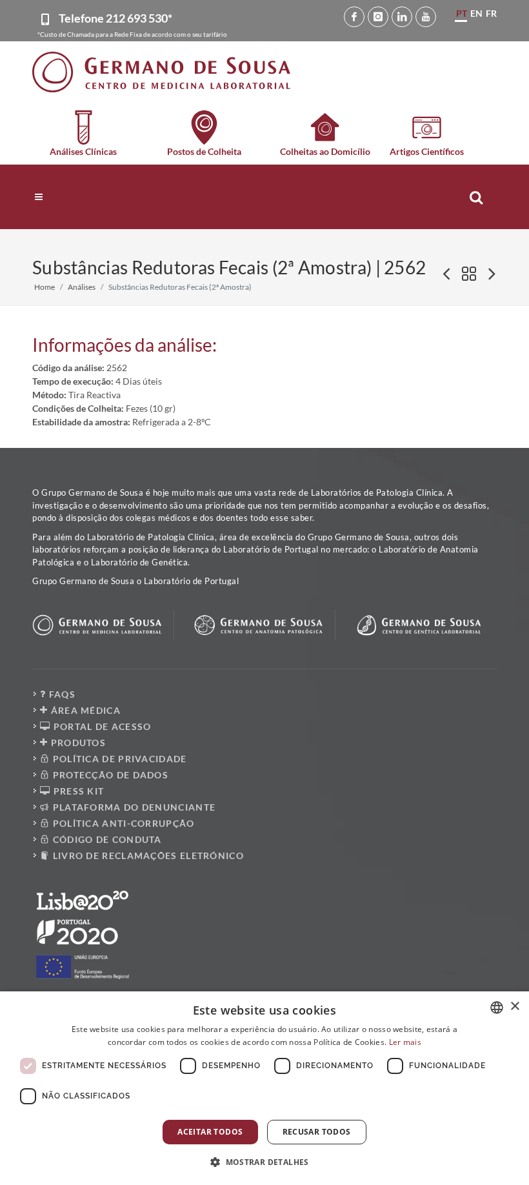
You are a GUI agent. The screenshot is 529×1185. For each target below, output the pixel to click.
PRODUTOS (77, 742)
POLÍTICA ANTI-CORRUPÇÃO (122, 823)
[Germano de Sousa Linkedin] (402, 16)
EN (476, 13)
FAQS (60, 694)
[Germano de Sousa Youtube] (425, 16)
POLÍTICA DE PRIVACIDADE (118, 758)
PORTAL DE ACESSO (100, 726)
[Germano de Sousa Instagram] (378, 16)
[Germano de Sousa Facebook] (354, 16)
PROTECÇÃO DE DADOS (109, 774)
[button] (264, 1162)
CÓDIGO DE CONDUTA (105, 839)
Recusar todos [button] (317, 1131)
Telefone (115, 18)
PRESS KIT (77, 790)
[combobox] (496, 1007)
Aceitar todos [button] (210, 1131)
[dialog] (264, 1088)
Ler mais (405, 1042)
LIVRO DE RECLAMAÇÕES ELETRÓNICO (147, 855)
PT (461, 13)
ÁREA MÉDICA (84, 710)
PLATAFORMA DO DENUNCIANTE (132, 807)
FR (491, 13)
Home (44, 287)
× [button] (514, 1006)
